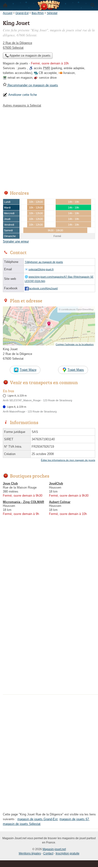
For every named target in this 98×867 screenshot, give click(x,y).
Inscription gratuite (67, 853)
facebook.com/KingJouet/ (43, 288)
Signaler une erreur (16, 241)
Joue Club (10, 483)
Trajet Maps (76, 370)
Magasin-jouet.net (54, 849)
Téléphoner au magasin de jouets (44, 262)
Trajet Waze (28, 370)
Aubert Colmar (59, 502)
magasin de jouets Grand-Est (37, 819)
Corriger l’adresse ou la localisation (75, 344)
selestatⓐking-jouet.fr (41, 269)
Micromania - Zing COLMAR (23, 502)
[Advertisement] (49, 644)
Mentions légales (30, 853)
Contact (48, 853)
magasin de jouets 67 (74, 819)
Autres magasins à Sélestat (22, 105)
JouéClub (56, 483)
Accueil (5, 5)
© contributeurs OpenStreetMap (76, 309)
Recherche (93, 5)
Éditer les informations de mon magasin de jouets (68, 460)
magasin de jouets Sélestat (21, 824)
